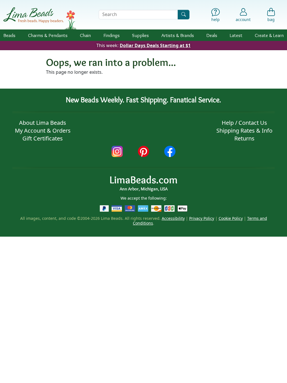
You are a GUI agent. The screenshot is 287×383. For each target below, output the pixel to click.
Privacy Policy (201, 218)
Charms (48, 35)
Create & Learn (269, 35)
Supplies (140, 35)
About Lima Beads (42, 122)
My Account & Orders (43, 130)
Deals (211, 35)
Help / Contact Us (244, 122)
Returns (244, 138)
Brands (177, 35)
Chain (85, 35)
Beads (9, 35)
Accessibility (173, 218)
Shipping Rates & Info (244, 130)
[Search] (183, 14)
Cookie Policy (231, 218)
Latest (236, 35)
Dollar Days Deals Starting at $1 (155, 45)
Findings (111, 35)
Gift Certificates (42, 138)
